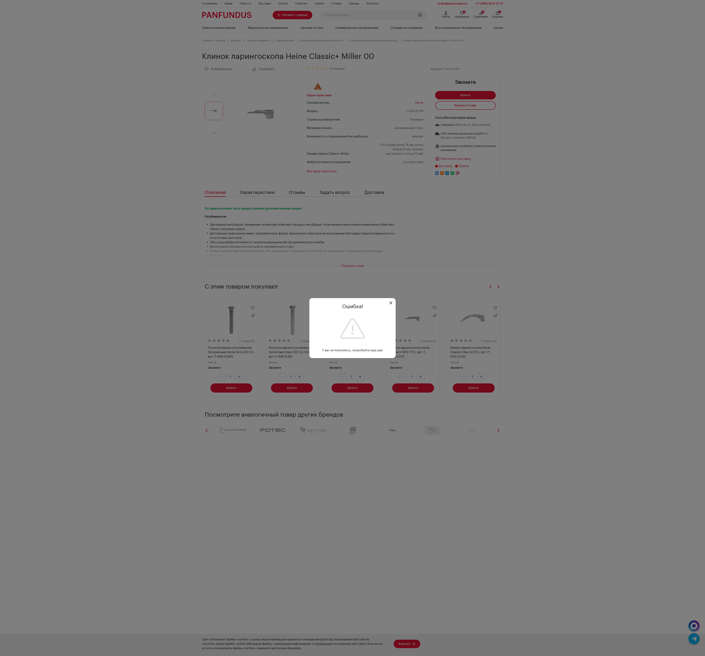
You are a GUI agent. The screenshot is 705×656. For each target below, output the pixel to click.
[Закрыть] (390, 302)
